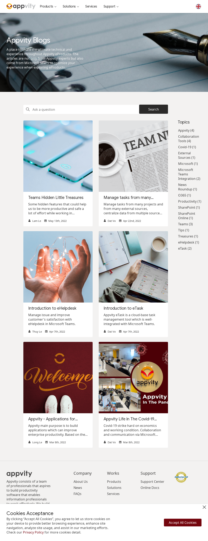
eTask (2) (185, 248)
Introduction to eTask (123, 308)
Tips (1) (183, 230)
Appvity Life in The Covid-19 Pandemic (129, 419)
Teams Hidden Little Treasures (55, 197)
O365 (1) (184, 195)
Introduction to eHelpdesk (52, 308)
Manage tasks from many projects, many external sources (133, 197)
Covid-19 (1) (187, 147)
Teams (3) (185, 224)
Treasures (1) (188, 236)
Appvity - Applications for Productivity (51, 419)
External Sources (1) (186, 155)
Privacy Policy (33, 532)
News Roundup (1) (187, 186)
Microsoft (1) (188, 163)
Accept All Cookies (183, 522)
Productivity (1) (189, 201)
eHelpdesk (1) (188, 242)
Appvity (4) (186, 130)
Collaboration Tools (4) (188, 138)
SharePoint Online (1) (186, 215)
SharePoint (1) (189, 207)
